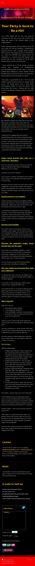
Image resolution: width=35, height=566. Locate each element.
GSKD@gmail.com (27, 449)
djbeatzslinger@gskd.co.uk (10, 449)
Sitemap (10, 559)
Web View (30, 559)
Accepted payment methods (11, 541)
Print (5, 559)
